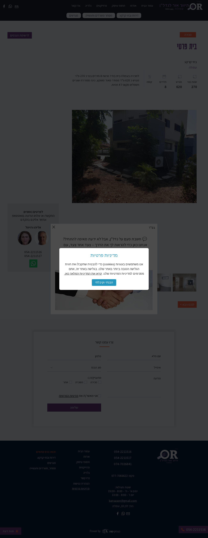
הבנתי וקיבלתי (104, 282)
